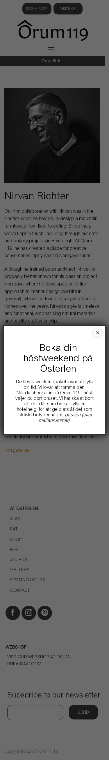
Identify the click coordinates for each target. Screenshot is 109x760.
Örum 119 (70, 393)
